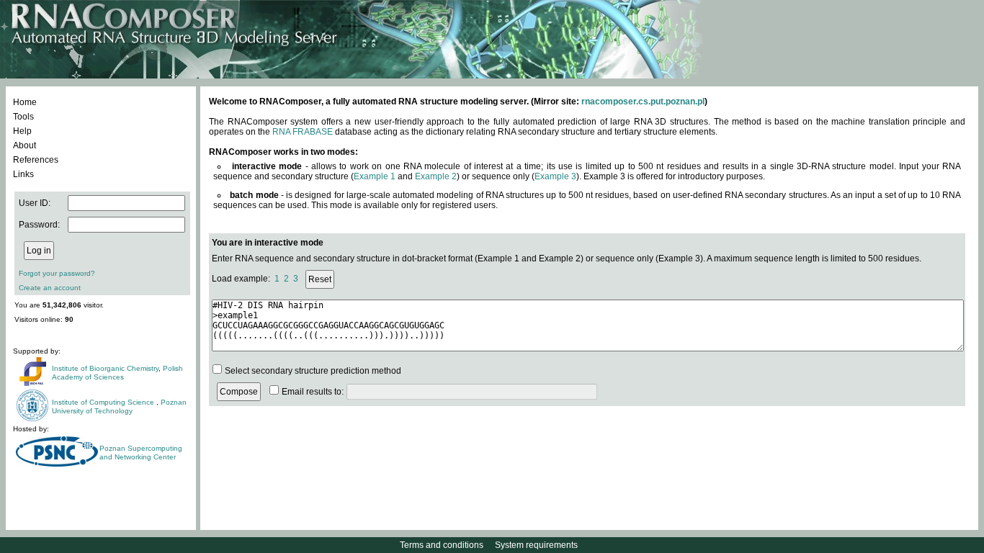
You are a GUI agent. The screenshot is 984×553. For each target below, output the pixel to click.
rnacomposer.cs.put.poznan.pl (643, 101)
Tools (23, 117)
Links (23, 174)
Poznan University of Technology (119, 406)
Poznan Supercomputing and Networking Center (140, 452)
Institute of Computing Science (104, 402)
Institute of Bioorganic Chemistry (105, 368)
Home (25, 102)
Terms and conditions (441, 545)
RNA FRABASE (302, 132)
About (24, 145)
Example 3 (555, 176)
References (35, 160)
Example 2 (436, 176)
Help (22, 131)
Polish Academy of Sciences (117, 372)
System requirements (536, 545)
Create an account (50, 288)
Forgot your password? (57, 273)
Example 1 (374, 176)
